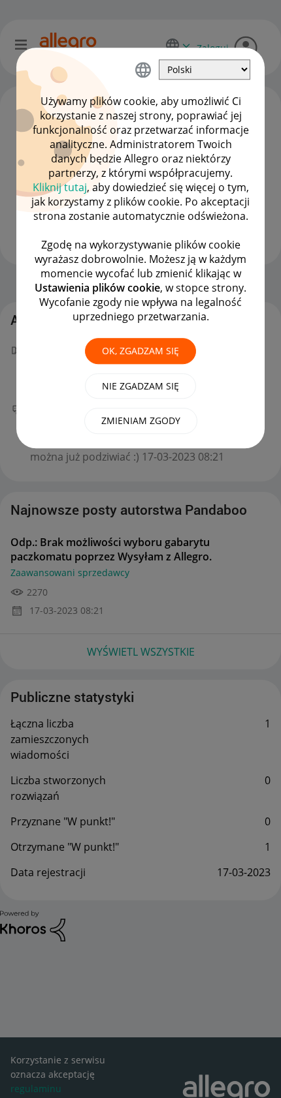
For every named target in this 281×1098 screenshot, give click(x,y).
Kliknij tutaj (60, 187)
